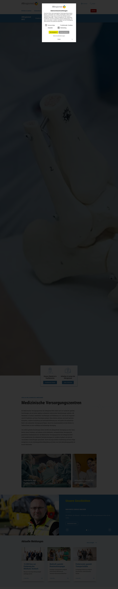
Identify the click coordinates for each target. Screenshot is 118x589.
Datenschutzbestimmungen (59, 35)
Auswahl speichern (64, 32)
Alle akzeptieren (53, 32)
